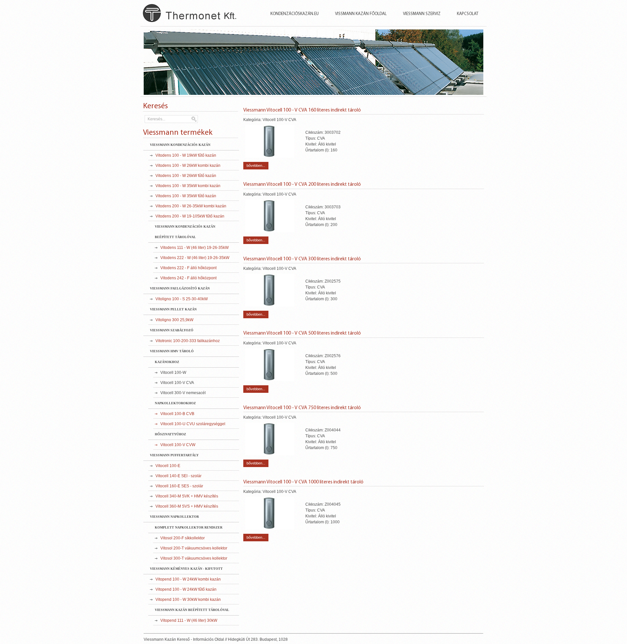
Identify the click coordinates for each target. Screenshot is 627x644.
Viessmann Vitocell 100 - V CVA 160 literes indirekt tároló (302, 110)
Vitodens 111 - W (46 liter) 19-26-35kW (194, 247)
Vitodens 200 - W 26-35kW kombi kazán (190, 206)
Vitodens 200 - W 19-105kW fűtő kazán (189, 216)
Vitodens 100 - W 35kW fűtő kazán (185, 196)
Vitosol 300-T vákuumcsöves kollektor (193, 558)
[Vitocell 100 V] (269, 156)
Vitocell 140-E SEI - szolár (178, 476)
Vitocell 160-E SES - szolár (179, 486)
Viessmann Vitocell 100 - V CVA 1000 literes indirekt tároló (303, 482)
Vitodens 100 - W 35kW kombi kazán (187, 185)
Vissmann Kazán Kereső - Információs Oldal (197, 18)
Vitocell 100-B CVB (177, 413)
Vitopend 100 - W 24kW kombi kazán (188, 579)
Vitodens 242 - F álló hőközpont (188, 278)
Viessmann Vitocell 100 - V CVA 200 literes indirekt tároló (302, 184)
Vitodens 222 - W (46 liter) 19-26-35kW (194, 257)
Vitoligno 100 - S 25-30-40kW (181, 299)
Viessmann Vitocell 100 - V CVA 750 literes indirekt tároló (302, 407)
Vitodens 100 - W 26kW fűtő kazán (185, 175)
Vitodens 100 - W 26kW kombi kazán (187, 165)
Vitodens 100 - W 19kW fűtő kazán (185, 155)
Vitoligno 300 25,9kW (174, 320)
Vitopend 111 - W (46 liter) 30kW (188, 620)
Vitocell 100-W (173, 372)
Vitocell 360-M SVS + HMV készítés (186, 506)
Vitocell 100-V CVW (177, 445)
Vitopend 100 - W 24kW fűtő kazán (186, 589)
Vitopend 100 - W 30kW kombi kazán (188, 599)
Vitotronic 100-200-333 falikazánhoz (187, 341)
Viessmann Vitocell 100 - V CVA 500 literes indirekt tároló (302, 333)
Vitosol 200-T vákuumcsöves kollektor (193, 548)
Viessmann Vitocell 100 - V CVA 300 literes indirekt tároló (302, 259)
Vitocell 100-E (167, 465)
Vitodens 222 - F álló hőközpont (188, 268)
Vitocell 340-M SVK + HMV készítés (186, 496)
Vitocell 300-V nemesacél (183, 393)
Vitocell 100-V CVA (177, 382)
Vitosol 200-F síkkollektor (182, 538)
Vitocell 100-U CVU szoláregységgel (192, 424)
